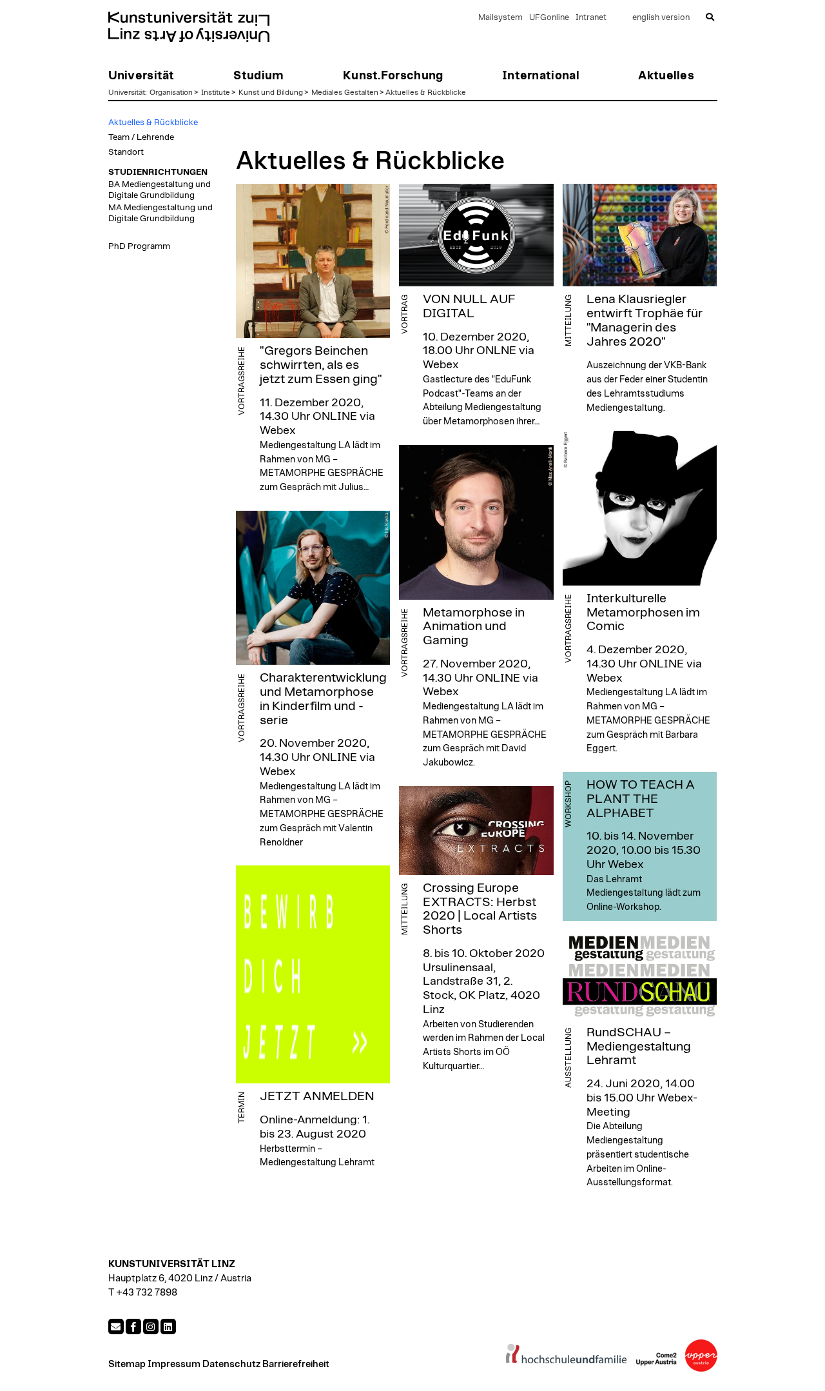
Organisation (171, 92)
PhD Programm (139, 246)
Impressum (174, 1364)
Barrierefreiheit (295, 1364)
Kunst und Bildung (270, 92)
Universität (126, 92)
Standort (126, 152)
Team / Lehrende (141, 137)
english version (661, 18)
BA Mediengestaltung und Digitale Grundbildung (159, 189)
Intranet (591, 18)
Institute (215, 92)
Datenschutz (231, 1364)
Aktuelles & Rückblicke (425, 92)
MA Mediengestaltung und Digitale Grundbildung (160, 212)
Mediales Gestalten (344, 92)
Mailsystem (500, 18)
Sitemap (127, 1364)
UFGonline (549, 18)
